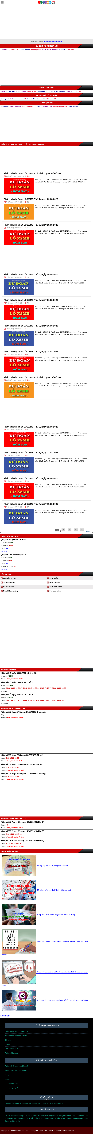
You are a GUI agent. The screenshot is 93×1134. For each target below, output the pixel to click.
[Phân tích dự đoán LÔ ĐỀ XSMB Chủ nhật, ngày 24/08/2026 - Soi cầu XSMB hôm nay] (19, 390)
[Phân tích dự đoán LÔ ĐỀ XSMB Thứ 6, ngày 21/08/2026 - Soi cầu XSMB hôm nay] (19, 465)
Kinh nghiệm (36, 49)
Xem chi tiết (4, 551)
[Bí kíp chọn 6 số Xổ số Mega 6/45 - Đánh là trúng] (19, 914)
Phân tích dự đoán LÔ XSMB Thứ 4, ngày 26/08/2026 (31, 300)
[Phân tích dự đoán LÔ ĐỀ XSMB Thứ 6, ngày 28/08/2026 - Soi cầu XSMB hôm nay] (19, 237)
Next (88, 531)
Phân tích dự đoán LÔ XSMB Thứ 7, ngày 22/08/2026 (31, 427)
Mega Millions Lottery (10, 591)
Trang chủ (5, 99)
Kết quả (12, 91)
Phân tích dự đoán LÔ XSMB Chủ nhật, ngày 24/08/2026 (32, 377)
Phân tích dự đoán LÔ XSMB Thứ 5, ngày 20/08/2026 (31, 478)
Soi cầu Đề (41, 99)
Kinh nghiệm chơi (11, 1049)
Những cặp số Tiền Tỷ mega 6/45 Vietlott (52, 866)
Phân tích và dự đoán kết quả (16, 1036)
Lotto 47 (37, 106)
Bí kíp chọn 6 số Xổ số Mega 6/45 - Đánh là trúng (56, 915)
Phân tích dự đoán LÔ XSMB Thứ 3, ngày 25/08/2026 (31, 326)
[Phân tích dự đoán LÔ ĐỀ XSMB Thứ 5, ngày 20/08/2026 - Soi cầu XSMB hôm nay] (19, 491)
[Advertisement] (46, 22)
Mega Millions (15, 106)
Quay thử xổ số (55, 582)
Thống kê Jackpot (9, 582)
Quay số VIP (13, 49)
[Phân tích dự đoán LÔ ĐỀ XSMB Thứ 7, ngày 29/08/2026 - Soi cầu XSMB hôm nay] (19, 211)
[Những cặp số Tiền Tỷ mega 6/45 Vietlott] (19, 865)
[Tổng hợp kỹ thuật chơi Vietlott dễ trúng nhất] (19, 890)
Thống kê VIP (25, 49)
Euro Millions (27, 106)
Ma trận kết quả (8, 587)
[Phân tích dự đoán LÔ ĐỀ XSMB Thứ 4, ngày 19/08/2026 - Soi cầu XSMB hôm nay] (19, 516)
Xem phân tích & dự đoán (15, 679)
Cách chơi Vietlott (56, 587)
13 (7, 563)
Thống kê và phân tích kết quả (16, 1031)
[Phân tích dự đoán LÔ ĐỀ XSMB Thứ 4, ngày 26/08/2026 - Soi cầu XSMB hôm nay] (19, 312)
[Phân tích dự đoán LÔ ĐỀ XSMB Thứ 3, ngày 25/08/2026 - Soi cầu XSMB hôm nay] (19, 338)
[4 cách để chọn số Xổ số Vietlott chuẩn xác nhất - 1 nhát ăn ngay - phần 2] (19, 941)
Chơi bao (70, 49)
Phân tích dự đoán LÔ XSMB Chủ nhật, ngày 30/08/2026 (32, 173)
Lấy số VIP (22, 99)
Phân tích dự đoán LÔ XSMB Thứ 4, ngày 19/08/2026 (31, 504)
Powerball (5, 106)
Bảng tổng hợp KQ (9, 578)
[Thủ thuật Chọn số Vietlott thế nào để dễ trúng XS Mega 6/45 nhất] (19, 1000)
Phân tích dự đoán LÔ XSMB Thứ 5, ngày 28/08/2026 (31, 274)
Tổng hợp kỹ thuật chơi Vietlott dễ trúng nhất (54, 890)
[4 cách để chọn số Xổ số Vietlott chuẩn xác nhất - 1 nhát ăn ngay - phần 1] (19, 972)
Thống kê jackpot (11, 1053)
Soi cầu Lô (31, 99)
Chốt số (62, 49)
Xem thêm (5, 1016)
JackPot (4, 49)
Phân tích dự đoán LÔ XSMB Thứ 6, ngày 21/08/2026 (31, 452)
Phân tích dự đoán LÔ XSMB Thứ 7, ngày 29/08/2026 (31, 199)
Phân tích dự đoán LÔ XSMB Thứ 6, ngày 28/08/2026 (31, 225)
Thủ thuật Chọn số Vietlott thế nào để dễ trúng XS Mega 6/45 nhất (62, 1000)
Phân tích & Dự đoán (50, 49)
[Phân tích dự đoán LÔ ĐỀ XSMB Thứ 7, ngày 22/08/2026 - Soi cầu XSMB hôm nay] (19, 439)
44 (7, 548)
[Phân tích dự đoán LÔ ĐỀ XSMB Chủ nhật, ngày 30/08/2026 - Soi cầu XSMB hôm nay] (19, 186)
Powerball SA (47, 106)
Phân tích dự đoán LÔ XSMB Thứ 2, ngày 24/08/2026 (31, 351)
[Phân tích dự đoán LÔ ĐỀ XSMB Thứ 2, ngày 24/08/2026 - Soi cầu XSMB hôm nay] (19, 364)
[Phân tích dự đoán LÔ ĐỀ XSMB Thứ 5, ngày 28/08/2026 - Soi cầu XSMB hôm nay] (19, 287)
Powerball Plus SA (60, 106)
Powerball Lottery (56, 591)
